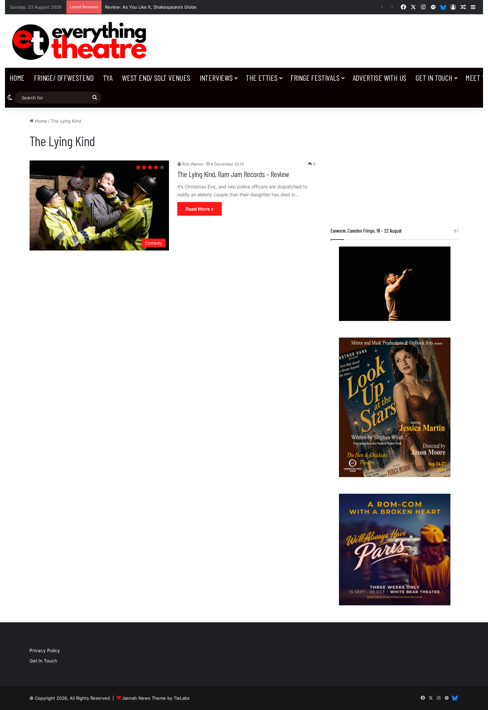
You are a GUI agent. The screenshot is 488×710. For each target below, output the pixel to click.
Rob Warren (192, 163)
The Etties (262, 77)
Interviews (216, 77)
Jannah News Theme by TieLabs (156, 698)
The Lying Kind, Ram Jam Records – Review (233, 174)
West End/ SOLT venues (156, 77)
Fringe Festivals (315, 77)
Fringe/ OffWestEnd (63, 77)
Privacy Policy (45, 650)
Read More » (199, 209)
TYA (108, 77)
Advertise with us (380, 77)
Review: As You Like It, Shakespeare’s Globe (151, 7)
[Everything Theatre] (81, 41)
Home (17, 77)
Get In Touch (434, 77)
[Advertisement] (395, 164)
